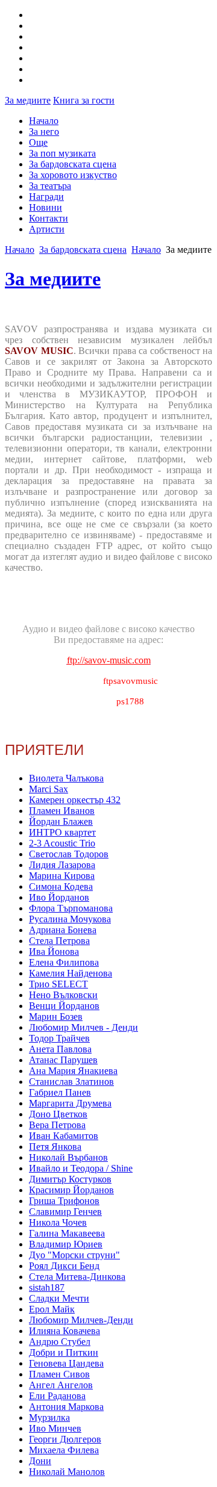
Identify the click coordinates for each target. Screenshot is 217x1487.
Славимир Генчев (65, 1211)
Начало (43, 121)
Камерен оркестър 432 (75, 800)
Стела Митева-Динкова (77, 1276)
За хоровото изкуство (73, 175)
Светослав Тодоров (68, 854)
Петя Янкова (55, 1146)
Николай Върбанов (68, 1157)
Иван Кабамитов (63, 1136)
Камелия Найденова (70, 973)
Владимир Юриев (65, 1244)
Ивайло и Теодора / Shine (81, 1168)
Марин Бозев (56, 1016)
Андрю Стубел (59, 1341)
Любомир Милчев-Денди (81, 1320)
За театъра (50, 186)
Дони (40, 1461)
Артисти (46, 229)
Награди (46, 196)
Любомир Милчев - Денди (83, 1027)
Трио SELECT (58, 984)
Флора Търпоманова (71, 908)
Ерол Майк (52, 1309)
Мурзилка (49, 1417)
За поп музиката (62, 153)
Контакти (48, 218)
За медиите (28, 100)
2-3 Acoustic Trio (62, 843)
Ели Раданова (57, 1396)
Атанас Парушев (63, 1060)
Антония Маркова (66, 1407)
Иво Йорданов (59, 897)
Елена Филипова (64, 962)
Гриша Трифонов (64, 1201)
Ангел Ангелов (61, 1385)
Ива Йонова (54, 951)
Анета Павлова (60, 1049)
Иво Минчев (55, 1428)
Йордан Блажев (61, 821)
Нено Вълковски (63, 995)
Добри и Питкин (63, 1352)
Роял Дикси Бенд (64, 1266)
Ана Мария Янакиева (73, 1071)
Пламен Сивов (59, 1374)
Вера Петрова (57, 1125)
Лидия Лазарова (62, 865)
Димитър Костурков (70, 1179)
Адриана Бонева (62, 930)
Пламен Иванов (62, 811)
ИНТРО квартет (62, 832)
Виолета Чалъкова (66, 778)
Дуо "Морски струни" (74, 1255)
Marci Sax (48, 789)
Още (38, 142)
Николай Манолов (67, 1472)
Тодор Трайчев (59, 1038)
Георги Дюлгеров (65, 1439)
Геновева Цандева (66, 1363)
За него (44, 131)
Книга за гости (84, 100)
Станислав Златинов (71, 1081)
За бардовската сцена (72, 164)
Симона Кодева (61, 886)
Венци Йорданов (64, 1006)
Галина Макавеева (67, 1233)
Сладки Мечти (59, 1298)
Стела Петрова (59, 941)
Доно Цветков (58, 1114)
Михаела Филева (64, 1450)
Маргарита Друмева (70, 1103)
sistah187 (46, 1287)
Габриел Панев (60, 1092)
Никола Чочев (58, 1222)
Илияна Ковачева (64, 1331)
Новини (45, 207)
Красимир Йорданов (71, 1190)
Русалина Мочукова (70, 919)
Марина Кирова (62, 876)
